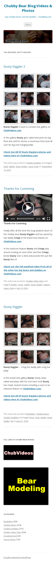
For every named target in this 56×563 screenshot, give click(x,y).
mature (46, 284)
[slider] (25, 218)
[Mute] (43, 218)
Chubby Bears (42, 414)
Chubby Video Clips (35, 281)
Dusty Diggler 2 (14, 66)
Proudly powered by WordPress (17, 557)
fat (12, 421)
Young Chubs (10, 539)
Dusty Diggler (13, 307)
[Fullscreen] (48, 218)
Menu (28, 24)
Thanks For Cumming (19, 189)
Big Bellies (30, 414)
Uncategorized (10, 536)
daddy (12, 166)
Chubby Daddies (33, 163)
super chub (33, 166)
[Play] (7, 218)
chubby (13, 284)
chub (6, 166)
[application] (28, 208)
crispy (20, 284)
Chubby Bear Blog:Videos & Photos (28, 8)
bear (32, 417)
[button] (28, 208)
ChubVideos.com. (32, 388)
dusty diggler (21, 166)
